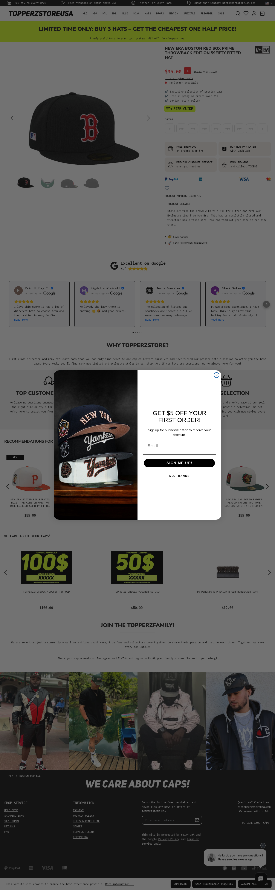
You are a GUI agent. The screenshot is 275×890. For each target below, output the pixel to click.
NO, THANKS (179, 475)
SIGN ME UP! (179, 463)
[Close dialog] (216, 375)
